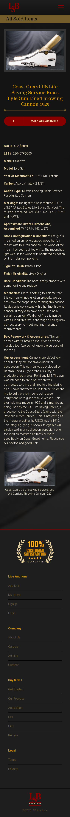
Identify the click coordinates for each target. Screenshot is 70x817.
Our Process (16, 698)
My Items (14, 595)
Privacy (13, 769)
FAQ (11, 726)
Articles (13, 656)
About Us (14, 637)
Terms (12, 759)
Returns (13, 735)
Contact (13, 665)
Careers (13, 646)
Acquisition (15, 708)
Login (11, 613)
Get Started (15, 689)
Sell (10, 717)
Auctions (14, 585)
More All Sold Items (44, 121)
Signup (12, 604)
